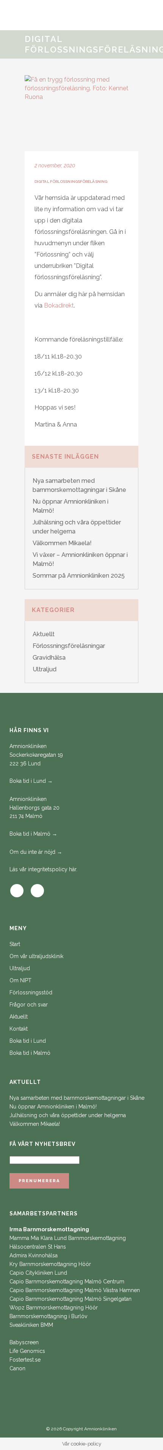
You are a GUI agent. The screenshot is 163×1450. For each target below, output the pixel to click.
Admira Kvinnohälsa (33, 1255)
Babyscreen (24, 1342)
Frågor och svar (28, 1005)
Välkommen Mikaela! (62, 543)
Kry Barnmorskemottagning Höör (50, 1264)
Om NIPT (20, 980)
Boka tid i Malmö (29, 1053)
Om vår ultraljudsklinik (36, 956)
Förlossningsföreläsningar (69, 645)
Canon (17, 1368)
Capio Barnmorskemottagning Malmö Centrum (66, 1281)
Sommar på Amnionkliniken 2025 (79, 575)
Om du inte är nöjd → (35, 852)
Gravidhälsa (49, 657)
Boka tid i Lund (27, 1041)
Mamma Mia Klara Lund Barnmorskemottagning (67, 1238)
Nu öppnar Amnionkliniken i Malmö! (53, 1107)
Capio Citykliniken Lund (38, 1273)
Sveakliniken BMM (31, 1325)
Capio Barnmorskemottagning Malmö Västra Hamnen (74, 1290)
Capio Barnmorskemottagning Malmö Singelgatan (70, 1299)
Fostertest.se (25, 1360)
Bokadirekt (59, 305)
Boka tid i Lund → (31, 781)
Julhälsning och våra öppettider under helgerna (67, 1115)
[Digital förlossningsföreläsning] (81, 113)
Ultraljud (44, 669)
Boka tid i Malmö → (33, 834)
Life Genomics (27, 1351)
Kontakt (18, 1029)
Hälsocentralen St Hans (37, 1247)
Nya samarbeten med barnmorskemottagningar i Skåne (76, 1098)
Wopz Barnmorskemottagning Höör (53, 1308)
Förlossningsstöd (30, 992)
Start (14, 944)
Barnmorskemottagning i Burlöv (48, 1316)
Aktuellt (44, 634)
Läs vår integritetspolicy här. (43, 869)
